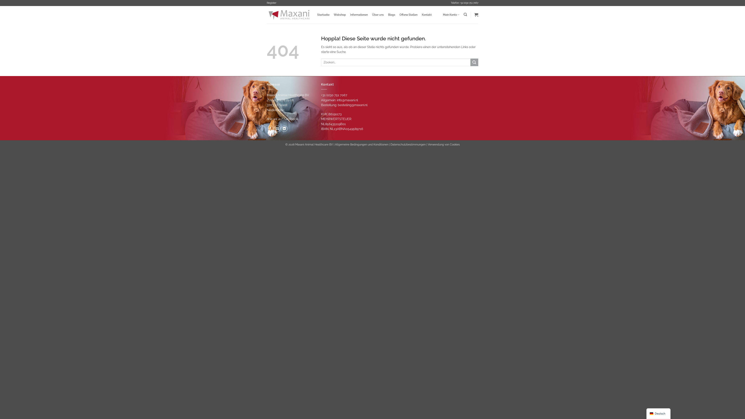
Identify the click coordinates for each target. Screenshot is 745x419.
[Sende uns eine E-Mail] (277, 129)
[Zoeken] (465, 15)
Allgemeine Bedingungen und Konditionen (361, 144)
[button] (476, 14)
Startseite (323, 14)
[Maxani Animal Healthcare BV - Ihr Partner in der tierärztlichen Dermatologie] (289, 15)
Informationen (359, 14)
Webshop (340, 14)
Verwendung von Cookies (444, 144)
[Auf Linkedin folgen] (284, 129)
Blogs (391, 14)
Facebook (291, 119)
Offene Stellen (408, 14)
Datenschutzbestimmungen (408, 144)
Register (271, 2)
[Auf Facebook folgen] (270, 129)
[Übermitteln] (474, 62)
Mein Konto (450, 14)
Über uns (378, 14)
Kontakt (427, 14)
